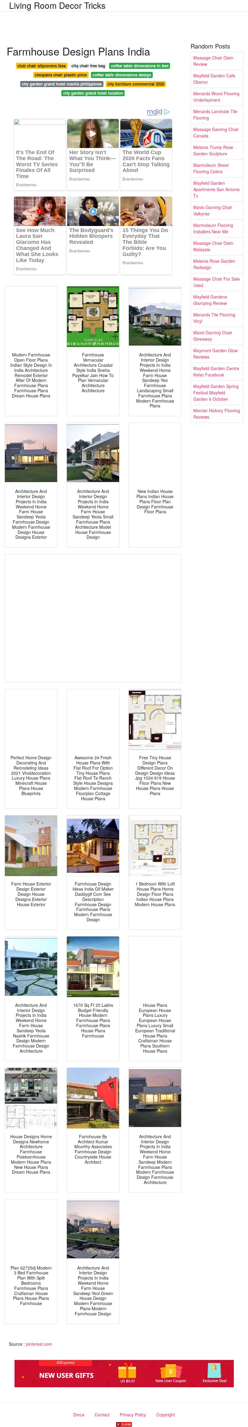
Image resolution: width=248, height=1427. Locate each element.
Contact (102, 1415)
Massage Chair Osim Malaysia (213, 246)
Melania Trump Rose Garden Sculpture (213, 150)
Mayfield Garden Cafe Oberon (214, 79)
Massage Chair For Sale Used (216, 282)
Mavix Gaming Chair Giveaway (212, 335)
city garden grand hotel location (93, 93)
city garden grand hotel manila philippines (62, 84)
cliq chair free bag (88, 66)
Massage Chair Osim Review (213, 61)
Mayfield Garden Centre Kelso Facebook (216, 371)
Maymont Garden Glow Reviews (215, 353)
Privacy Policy (133, 1415)
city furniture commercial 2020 (135, 84)
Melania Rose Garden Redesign (214, 264)
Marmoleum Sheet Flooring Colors (211, 168)
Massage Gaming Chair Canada (216, 132)
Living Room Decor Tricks (57, 5)
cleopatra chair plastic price (61, 75)
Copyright (165, 1415)
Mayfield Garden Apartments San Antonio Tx (216, 189)
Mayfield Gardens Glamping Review (210, 300)
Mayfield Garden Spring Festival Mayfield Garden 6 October (216, 392)
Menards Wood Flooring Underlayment (216, 96)
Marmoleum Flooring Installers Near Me (213, 228)
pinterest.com (39, 1344)
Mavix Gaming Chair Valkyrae (212, 210)
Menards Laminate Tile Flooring (215, 114)
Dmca (78, 1415)
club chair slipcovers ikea (42, 66)
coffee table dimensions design (122, 75)
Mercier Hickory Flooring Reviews (216, 413)
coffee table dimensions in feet (139, 66)
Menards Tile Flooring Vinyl (214, 318)
